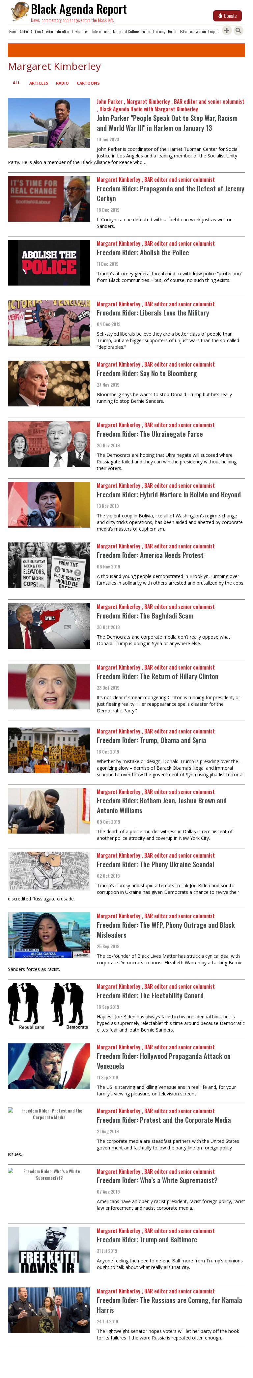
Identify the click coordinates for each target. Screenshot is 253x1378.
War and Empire (207, 31)
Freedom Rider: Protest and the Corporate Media (164, 1120)
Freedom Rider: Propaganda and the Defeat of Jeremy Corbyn (170, 193)
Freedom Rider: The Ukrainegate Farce (150, 433)
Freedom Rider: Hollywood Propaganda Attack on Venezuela (164, 1061)
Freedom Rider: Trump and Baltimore (148, 1239)
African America (42, 31)
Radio (172, 31)
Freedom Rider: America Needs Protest (150, 555)
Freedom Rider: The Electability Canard (150, 995)
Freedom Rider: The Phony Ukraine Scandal (155, 864)
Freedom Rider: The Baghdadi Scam (145, 615)
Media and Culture (126, 31)
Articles (38, 83)
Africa (24, 31)
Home (13, 31)
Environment (81, 31)
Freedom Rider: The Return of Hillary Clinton (157, 676)
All (16, 83)
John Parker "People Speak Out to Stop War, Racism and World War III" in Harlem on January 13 (167, 123)
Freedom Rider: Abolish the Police (143, 252)
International (101, 31)
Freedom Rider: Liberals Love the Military (153, 312)
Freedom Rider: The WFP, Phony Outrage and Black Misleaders (166, 930)
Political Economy (153, 31)
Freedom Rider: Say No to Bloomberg (148, 373)
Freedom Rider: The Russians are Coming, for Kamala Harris (169, 1305)
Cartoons (88, 83)
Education (62, 31)
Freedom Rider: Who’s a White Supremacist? (157, 1180)
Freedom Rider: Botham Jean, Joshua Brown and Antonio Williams (162, 805)
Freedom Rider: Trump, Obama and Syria (151, 740)
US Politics (186, 31)
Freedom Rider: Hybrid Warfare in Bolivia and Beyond (169, 494)
